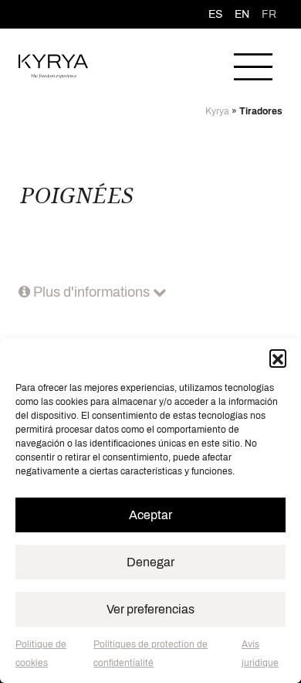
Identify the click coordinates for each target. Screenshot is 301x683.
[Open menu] (253, 66)
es (215, 14)
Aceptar (150, 515)
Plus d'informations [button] (91, 292)
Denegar (150, 562)
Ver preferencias (150, 609)
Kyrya (217, 111)
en (242, 14)
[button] (278, 357)
